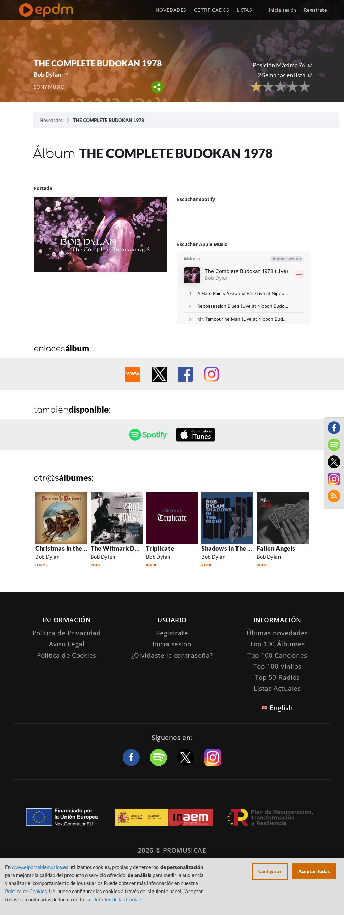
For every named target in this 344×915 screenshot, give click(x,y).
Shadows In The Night (232, 548)
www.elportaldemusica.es (40, 867)
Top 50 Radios (277, 677)
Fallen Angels (276, 548)
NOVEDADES (171, 10)
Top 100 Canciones (277, 655)
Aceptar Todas (314, 871)
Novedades (51, 120)
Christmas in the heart (67, 548)
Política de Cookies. (26, 891)
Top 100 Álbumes (277, 644)
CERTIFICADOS (211, 10)
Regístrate (315, 10)
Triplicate (160, 548)
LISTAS (244, 10)
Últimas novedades (277, 633)
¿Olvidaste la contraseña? (172, 655)
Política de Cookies (66, 655)
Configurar (270, 871)
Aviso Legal (66, 644)
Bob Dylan (47, 74)
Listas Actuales (277, 688)
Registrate (172, 633)
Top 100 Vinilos (277, 666)
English (281, 707)
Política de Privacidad (67, 633)
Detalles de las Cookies (118, 899)
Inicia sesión (282, 10)
